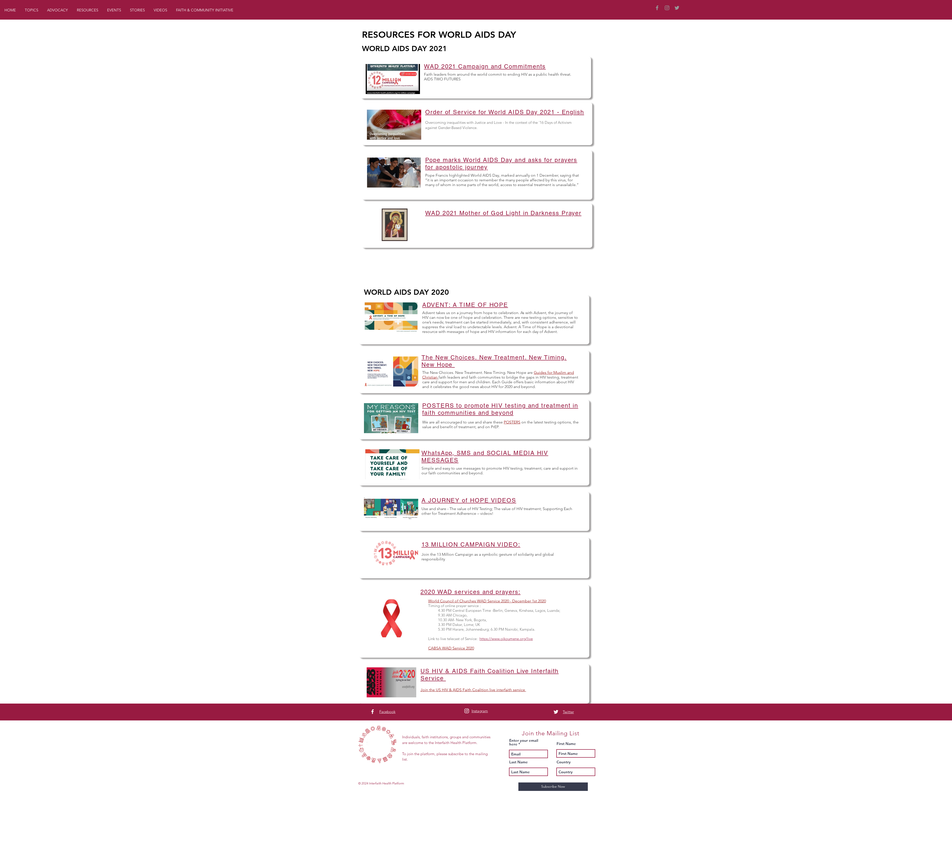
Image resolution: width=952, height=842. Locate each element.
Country (564, 762)
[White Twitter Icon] (556, 712)
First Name (566, 743)
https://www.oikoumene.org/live (506, 638)
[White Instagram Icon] (467, 711)
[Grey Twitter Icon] (677, 8)
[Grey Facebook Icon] (657, 8)
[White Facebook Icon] (372, 712)
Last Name (518, 762)
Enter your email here (523, 742)
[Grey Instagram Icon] (667, 8)
